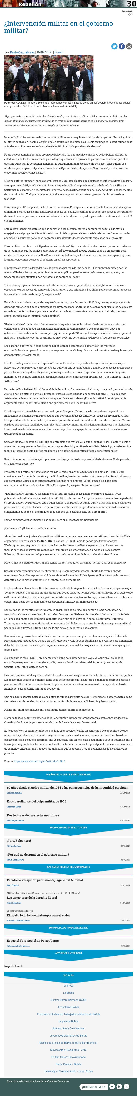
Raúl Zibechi (13, 885)
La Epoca (68, 992)
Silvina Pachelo (14, 846)
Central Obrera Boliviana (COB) (68, 1000)
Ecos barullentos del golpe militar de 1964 (36, 801)
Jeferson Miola (14, 806)
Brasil (59, 52)
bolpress (68, 985)
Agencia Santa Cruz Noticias (68, 1028)
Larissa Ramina (14, 792)
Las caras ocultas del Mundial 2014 (68, 866)
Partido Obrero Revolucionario (68, 1057)
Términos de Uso (80, 1081)
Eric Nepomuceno (15, 820)
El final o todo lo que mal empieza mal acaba (38, 915)
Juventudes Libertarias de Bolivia (68, 1035)
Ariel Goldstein (14, 903)
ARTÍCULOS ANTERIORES (68, 953)
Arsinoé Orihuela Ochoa (18, 920)
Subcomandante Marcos (18, 946)
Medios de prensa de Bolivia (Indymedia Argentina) (68, 1042)
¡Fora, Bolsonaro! (19, 841)
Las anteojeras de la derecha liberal (32, 897)
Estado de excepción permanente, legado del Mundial (45, 880)
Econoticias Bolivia (68, 1007)
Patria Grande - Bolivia (68, 1064)
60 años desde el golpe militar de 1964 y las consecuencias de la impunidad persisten (67, 787)
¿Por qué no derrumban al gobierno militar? (38, 854)
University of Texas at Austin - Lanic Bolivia (68, 1071)
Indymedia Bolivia (68, 1021)
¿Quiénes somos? (93, 1087)
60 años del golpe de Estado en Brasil (68, 774)
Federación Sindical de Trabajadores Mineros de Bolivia (68, 1014)
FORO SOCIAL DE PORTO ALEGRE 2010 (68, 927)
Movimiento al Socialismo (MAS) (68, 1050)
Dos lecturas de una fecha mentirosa (33, 815)
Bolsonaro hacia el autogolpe (68, 827)
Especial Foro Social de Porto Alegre (33, 941)
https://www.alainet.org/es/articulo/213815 (39, 761)
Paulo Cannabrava (22, 52)
